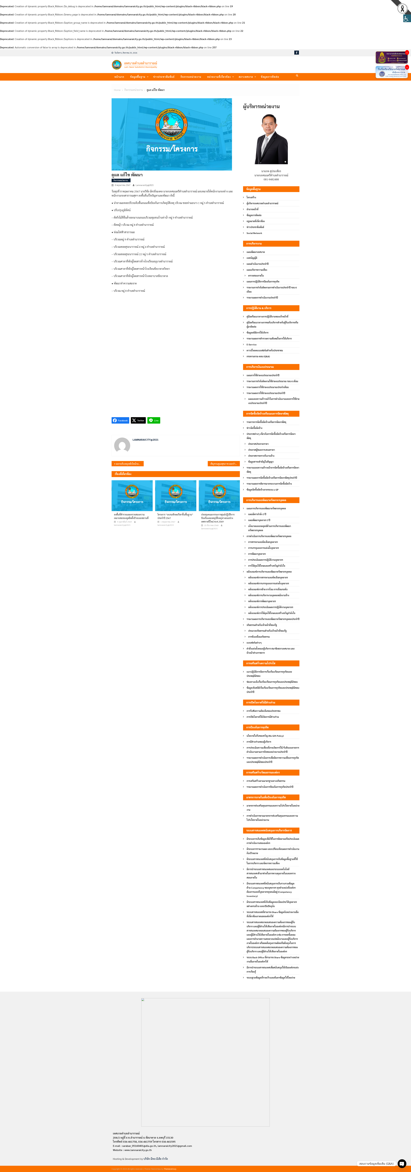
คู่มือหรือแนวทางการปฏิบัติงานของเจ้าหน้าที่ (267, 316)
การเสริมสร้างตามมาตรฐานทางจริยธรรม (266, 780)
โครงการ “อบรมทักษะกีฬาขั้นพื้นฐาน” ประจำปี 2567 (175, 516)
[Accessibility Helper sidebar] (407, 18)
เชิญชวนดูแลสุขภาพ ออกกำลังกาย (225, 463)
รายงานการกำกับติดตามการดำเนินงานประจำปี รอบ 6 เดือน (272, 289)
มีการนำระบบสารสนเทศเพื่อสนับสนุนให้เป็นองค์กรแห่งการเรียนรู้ (273, 969)
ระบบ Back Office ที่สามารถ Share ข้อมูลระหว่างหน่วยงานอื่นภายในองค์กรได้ (273, 959)
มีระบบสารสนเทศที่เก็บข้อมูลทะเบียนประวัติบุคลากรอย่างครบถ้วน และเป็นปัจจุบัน (272, 904)
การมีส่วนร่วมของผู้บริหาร (259, 741)
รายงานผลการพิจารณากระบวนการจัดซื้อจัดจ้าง (269, 483)
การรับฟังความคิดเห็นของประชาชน (263, 710)
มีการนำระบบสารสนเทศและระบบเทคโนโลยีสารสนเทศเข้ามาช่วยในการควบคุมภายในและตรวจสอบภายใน (271, 873)
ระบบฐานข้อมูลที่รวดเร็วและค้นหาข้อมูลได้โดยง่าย (271, 977)
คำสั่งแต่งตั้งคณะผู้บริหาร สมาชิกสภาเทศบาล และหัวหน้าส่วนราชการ (271, 650)
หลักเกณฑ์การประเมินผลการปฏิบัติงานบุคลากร (270, 607)
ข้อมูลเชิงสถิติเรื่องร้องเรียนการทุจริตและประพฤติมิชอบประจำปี (273, 689)
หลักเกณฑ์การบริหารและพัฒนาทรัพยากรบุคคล (269, 571)
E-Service (252, 344)
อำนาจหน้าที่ (252, 209)
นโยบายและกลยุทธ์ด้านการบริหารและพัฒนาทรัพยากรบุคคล (269, 528)
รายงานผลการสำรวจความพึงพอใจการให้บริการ (269, 338)
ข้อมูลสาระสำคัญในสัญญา (261, 461)
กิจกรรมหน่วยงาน (191, 76)
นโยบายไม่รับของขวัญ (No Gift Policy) (265, 735)
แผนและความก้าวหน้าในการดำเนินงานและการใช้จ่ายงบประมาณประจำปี (273, 400)
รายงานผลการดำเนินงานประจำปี (262, 297)
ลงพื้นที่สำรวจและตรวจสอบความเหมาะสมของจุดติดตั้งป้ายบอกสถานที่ (131, 516)
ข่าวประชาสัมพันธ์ (164, 76)
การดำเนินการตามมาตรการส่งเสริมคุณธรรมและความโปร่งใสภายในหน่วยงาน (272, 817)
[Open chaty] (402, 1163)
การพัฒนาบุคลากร (257, 553)
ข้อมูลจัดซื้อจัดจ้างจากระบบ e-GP (262, 489)
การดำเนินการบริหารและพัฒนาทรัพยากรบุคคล (269, 536)
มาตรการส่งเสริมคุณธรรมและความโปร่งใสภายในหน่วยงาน (273, 807)
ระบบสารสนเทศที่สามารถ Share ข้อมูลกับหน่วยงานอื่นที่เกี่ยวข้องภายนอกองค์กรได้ (273, 914)
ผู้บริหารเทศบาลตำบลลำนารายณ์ (262, 203)
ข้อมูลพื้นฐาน (137, 76)
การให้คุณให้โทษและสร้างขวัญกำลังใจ (266, 565)
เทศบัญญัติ (252, 257)
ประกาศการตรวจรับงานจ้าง (261, 455)
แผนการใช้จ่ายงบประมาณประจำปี (263, 375)
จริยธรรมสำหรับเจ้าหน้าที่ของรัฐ (262, 624)
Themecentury (170, 1169)
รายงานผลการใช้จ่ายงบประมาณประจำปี (266, 393)
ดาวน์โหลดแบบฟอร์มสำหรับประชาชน (265, 350)
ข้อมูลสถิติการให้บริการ (257, 332)
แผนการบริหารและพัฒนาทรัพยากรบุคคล (266, 508)
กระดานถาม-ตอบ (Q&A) (258, 356)
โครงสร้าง (251, 197)
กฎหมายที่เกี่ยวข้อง (256, 221)
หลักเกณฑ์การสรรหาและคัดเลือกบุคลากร (268, 577)
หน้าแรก (119, 76)
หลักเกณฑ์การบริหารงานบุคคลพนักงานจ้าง (268, 595)
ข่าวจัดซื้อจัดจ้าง (254, 427)
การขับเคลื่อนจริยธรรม (259, 636)
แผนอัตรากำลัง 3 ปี (257, 514)
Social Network (254, 233)
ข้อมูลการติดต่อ (270, 76)
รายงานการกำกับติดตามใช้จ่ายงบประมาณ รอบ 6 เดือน (272, 381)
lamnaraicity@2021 (145, 185)
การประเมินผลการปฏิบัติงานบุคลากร (265, 559)
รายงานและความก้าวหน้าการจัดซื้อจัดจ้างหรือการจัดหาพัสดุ (273, 469)
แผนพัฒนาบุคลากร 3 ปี (259, 520)
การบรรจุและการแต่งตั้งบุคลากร (263, 547)
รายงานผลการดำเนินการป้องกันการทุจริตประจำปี (270, 786)
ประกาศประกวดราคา (258, 443)
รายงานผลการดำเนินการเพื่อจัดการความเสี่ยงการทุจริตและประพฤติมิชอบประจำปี (273, 759)
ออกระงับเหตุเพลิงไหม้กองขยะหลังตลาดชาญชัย (130, 463)
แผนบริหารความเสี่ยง (257, 269)
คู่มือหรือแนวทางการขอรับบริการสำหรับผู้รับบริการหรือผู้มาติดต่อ (272, 324)
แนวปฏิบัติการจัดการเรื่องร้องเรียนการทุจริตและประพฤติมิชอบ (269, 673)
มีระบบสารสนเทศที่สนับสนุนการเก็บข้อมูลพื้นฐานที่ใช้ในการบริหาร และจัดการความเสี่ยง (272, 861)
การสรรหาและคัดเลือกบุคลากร (263, 541)
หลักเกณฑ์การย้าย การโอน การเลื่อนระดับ (268, 589)
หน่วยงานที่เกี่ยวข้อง (219, 76)
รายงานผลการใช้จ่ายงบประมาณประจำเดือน (268, 387)
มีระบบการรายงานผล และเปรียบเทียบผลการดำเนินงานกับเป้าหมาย (273, 851)
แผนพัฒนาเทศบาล (256, 251)
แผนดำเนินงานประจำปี (258, 263)
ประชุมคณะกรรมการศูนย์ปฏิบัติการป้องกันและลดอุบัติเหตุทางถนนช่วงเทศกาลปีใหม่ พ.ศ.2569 (218, 518)
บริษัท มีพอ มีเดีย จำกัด (156, 1158)
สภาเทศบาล (246, 76)
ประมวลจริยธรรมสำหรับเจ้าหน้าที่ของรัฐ (267, 630)
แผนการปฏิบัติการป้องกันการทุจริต (263, 281)
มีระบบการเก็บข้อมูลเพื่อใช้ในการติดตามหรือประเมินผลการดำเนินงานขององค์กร (273, 840)
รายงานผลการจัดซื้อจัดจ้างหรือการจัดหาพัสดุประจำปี (272, 477)
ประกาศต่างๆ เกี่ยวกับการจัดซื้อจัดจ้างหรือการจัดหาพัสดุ (271, 435)
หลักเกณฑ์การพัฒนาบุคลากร (262, 601)
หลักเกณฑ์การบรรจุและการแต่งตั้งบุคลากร (268, 583)
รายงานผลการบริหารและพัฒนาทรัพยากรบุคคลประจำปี (273, 619)
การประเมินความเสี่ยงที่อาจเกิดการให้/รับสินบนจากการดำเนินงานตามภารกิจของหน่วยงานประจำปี (273, 749)
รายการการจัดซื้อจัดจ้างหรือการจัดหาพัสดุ (266, 422)
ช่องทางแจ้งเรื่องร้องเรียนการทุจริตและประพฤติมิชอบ (272, 681)
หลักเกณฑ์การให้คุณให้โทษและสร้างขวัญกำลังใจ (271, 613)
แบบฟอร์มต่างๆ (254, 642)
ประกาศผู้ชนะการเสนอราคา (261, 449)
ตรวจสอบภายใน (256, 275)
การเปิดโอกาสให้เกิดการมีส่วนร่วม (263, 716)
